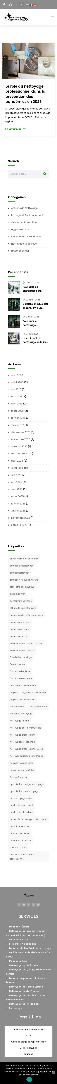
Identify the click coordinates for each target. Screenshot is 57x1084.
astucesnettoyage (20, 572)
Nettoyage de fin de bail (24, 1003)
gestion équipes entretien (23, 685)
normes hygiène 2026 (21, 763)
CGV (28, 1035)
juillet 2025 (17, 468)
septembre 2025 (21, 453)
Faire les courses (19, 939)
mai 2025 (16, 482)
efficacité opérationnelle (23, 608)
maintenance (17, 706)
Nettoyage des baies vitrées (26, 986)
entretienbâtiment (20, 622)
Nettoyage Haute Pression (24, 991)
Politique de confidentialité (28, 1029)
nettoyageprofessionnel (22, 741)
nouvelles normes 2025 (22, 770)
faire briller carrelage (21, 657)
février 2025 (18, 503)
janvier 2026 (18, 425)
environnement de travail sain (26, 643)
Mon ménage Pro (38, 706)
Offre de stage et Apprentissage (28, 1041)
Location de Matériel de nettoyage (30, 948)
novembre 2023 (20, 518)
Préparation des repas (22, 943)
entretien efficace (19, 629)
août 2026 (17, 375)
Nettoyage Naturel (19, 720)
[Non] (53, 1072)
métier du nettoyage (21, 713)
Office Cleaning (18, 777)
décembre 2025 (20, 432)
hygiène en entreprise (34, 692)
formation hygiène (20, 671)
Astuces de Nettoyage (24, 208)
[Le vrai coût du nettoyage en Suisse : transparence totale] (14, 338)
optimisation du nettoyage (24, 791)
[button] (21, 4)
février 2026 (18, 418)
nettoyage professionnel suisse (26, 748)
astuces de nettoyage (22, 565)
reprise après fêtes (20, 833)
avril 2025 (16, 489)
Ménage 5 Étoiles (19, 926)
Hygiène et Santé (21, 229)
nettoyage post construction (25, 727)
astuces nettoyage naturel (24, 579)
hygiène (14, 692)
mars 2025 (17, 496)
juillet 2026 (17, 382)
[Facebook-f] (19, 904)
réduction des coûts (20, 840)
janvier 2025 (18, 510)
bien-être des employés (23, 586)
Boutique (28, 1054)
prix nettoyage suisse (21, 798)
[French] (31, 5)
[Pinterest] (24, 904)
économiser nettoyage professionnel (22, 856)
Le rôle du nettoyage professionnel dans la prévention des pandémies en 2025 (25, 94)
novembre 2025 (20, 439)
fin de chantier (18, 664)
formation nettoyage (21, 678)
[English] (27, 5)
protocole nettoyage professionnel (28, 819)
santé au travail (18, 847)
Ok (29, 1079)
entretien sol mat (19, 636)
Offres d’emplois (28, 1047)
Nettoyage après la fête (23, 965)
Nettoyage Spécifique (24, 244)
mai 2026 (16, 396)
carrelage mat (17, 593)
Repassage (15, 1008)
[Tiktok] (38, 904)
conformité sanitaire (21, 600)
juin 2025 (16, 475)
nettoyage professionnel (23, 734)
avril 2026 (16, 403)
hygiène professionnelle (22, 699)
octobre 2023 (19, 525)
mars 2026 (17, 411)
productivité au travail (21, 805)
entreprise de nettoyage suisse (26, 615)
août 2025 (17, 461)
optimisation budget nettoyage (26, 784)
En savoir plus (13, 129)
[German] (35, 5)
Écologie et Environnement (27, 215)
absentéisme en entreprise (24, 558)
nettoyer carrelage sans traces (26, 755)
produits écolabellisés (21, 812)
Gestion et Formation (24, 222)
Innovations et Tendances (26, 236)
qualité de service (19, 826)
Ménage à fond (18, 961)
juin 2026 (16, 389)
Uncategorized (20, 251)
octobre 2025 (19, 446)
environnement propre (22, 650)
